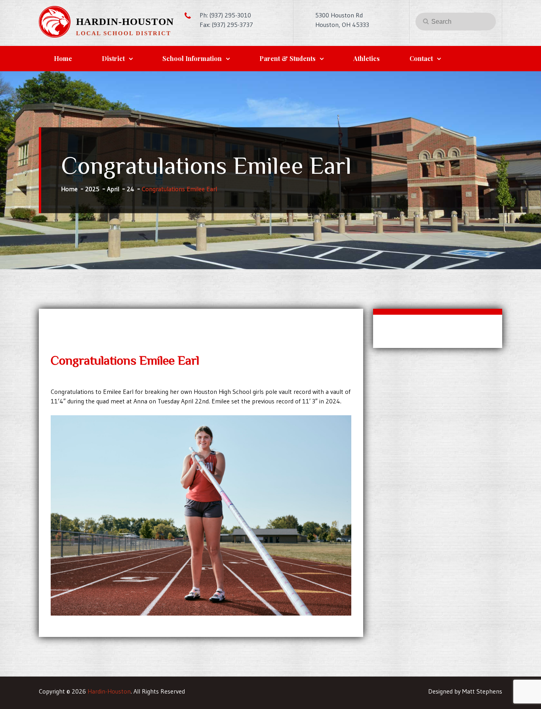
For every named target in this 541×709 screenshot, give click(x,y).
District (113, 58)
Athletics (366, 58)
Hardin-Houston (125, 21)
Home (63, 58)
